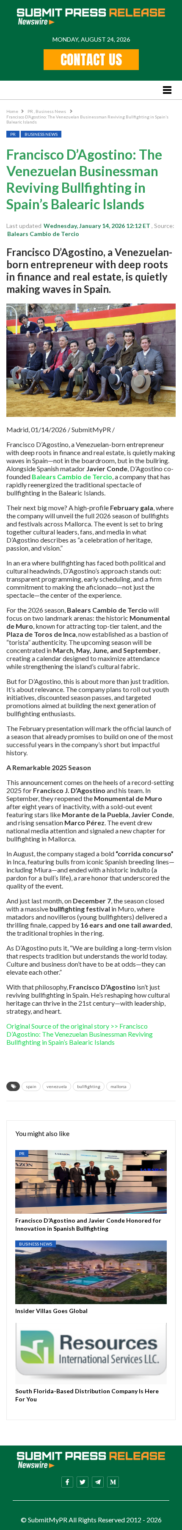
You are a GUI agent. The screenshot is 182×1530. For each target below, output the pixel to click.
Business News (51, 111)
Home (12, 111)
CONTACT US (91, 59)
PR (31, 111)
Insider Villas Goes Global (51, 1310)
